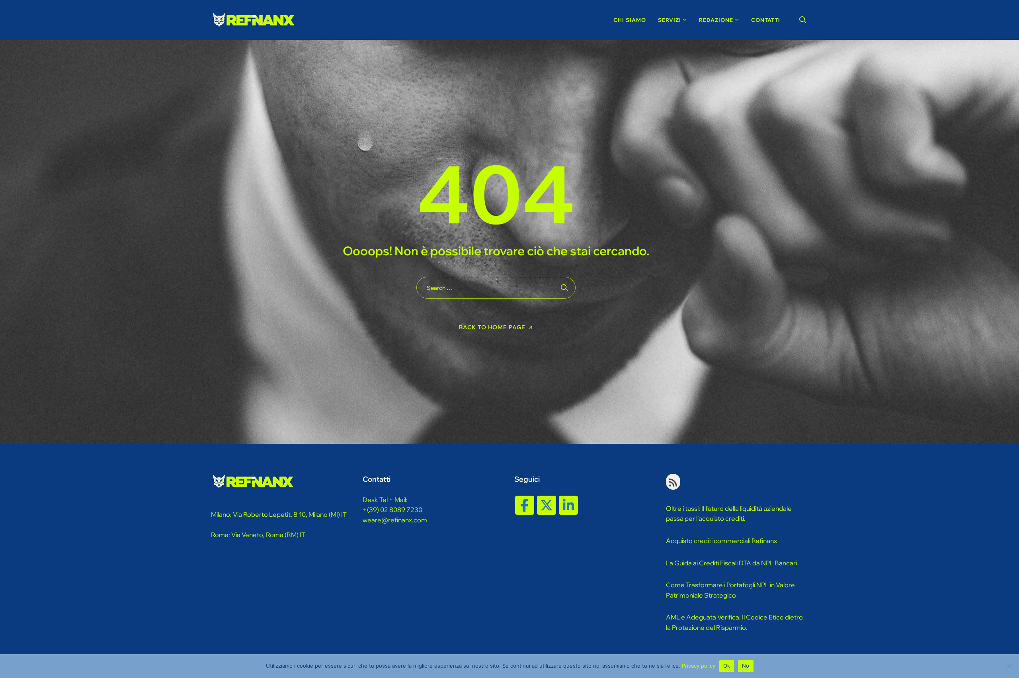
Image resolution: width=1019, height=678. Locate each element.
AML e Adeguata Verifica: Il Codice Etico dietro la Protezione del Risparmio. (734, 622)
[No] (1009, 666)
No (746, 665)
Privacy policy (698, 665)
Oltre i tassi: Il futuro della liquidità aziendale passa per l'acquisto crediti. (729, 513)
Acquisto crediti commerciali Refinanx (721, 541)
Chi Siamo (629, 20)
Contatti (765, 20)
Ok (726, 665)
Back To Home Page (492, 327)
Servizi (669, 20)
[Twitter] (546, 505)
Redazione (716, 20)
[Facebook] (524, 505)
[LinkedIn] (568, 505)
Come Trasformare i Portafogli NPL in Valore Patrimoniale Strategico (730, 590)
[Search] (803, 19)
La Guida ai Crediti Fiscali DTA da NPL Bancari (731, 563)
